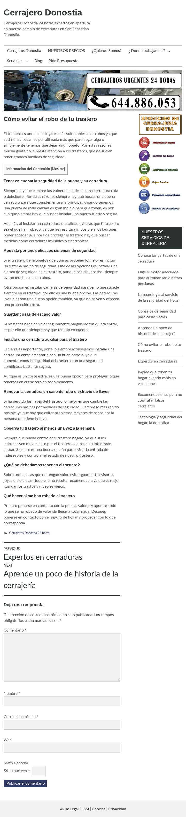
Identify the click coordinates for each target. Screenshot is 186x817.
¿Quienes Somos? (107, 51)
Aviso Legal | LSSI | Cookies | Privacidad (93, 809)
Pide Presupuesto (63, 61)
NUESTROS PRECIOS (66, 51)
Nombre (12, 694)
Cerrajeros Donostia (24, 51)
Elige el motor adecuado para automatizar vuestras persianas (160, 278)
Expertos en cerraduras (157, 361)
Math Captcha (16, 763)
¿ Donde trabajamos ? (146, 51)
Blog (38, 61)
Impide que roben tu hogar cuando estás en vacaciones (157, 378)
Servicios (14, 61)
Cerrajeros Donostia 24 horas (29, 533)
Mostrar (58, 169)
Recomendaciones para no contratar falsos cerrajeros (160, 400)
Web (8, 740)
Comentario (15, 630)
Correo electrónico (21, 717)
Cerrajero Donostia (43, 12)
